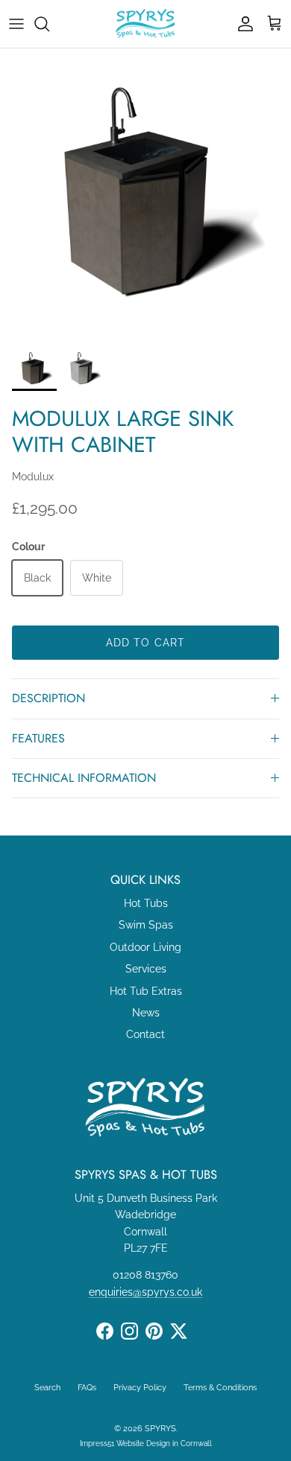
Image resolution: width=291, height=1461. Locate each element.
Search (47, 1387)
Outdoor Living (145, 947)
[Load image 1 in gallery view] (145, 193)
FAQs (87, 1387)
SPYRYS (160, 1428)
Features (38, 738)
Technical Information (84, 777)
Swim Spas (146, 925)
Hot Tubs (146, 903)
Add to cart (145, 643)
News (146, 1013)
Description (48, 698)
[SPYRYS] (145, 23)
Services (145, 969)
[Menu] (16, 23)
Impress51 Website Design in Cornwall (146, 1443)
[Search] (49, 23)
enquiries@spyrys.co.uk (145, 1292)
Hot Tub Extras (146, 991)
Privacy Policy (139, 1387)
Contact (145, 1034)
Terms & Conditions (220, 1387)
